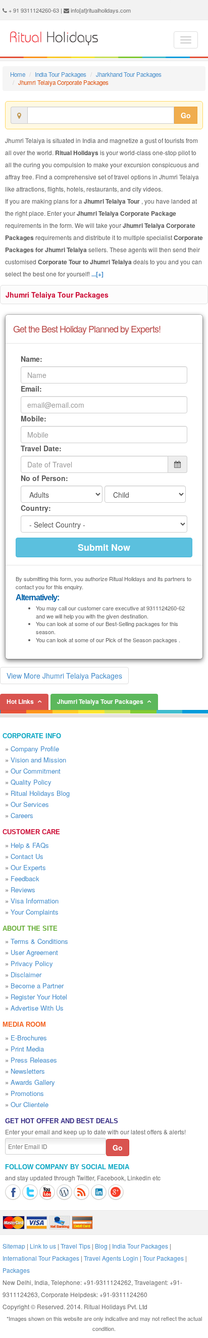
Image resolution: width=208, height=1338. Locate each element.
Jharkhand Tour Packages (129, 74)
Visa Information (35, 900)
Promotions (27, 1093)
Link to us (43, 1245)
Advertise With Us (37, 1008)
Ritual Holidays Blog (40, 793)
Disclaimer (26, 974)
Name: (31, 359)
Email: (31, 389)
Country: (36, 508)
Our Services (30, 804)
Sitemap (14, 1245)
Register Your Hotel (39, 996)
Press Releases (34, 1060)
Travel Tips (75, 1245)
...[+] (97, 273)
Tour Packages (163, 1258)
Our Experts (28, 867)
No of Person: (44, 478)
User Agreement (34, 952)
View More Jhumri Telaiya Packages (64, 676)
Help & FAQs (30, 845)
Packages (16, 1270)
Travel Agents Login (111, 1258)
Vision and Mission (38, 759)
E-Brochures (29, 1037)
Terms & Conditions (39, 941)
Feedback (25, 878)
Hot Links (20, 701)
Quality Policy (31, 782)
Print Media (27, 1049)
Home (17, 74)
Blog (101, 1245)
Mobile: (33, 418)
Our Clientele (29, 1104)
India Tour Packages (60, 74)
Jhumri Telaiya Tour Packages (57, 295)
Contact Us (27, 856)
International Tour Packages (41, 1258)
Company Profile (35, 748)
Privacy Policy (32, 963)
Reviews (23, 889)
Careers (22, 815)
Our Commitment (36, 771)
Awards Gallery (33, 1082)
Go (186, 115)
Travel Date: (41, 448)
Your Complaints (35, 912)
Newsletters (28, 1071)
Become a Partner (37, 985)
